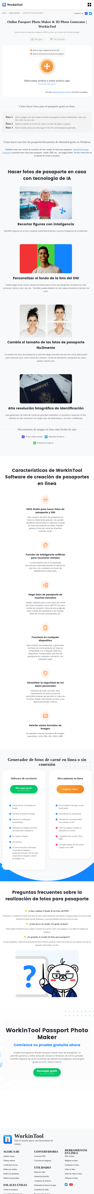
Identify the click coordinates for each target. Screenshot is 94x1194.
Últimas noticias (9, 1161)
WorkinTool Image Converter (62, 92)
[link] (4, 13)
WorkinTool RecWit (41, 1176)
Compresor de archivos (42, 1181)
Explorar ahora (70, 789)
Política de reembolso (11, 1174)
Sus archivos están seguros (47, 84)
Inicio (4, 13)
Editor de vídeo (39, 1172)
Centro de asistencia (10, 1190)
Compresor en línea (72, 1165)
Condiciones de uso (10, 1165)
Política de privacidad (11, 1178)
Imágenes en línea (71, 1161)
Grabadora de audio (41, 1190)
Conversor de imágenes (42, 1161)
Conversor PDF (40, 1156)
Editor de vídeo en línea (73, 1174)
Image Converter (14, 13)
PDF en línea (69, 1156)
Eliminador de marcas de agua (45, 1185)
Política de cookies (10, 1169)
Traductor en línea (71, 1178)
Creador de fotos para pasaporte (33, 13)
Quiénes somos (8, 1156)
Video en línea (70, 1169)
